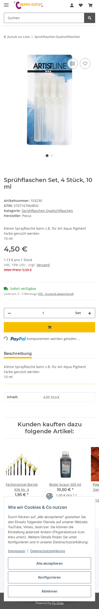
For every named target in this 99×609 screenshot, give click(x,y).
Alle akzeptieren (49, 563)
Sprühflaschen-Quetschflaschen (47, 210)
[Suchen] (89, 18)
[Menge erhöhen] (89, 313)
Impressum (16, 551)
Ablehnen (49, 591)
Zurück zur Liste (18, 37)
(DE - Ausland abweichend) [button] (56, 294)
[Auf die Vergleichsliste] (72, 63)
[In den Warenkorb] (8, 51)
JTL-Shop (57, 603)
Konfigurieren (49, 577)
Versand (43, 265)
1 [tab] (47, 155)
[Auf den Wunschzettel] (85, 63)
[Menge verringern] (9, 313)
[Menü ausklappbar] (6, 3)
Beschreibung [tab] (18, 353)
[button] (72, 5)
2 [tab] (51, 155)
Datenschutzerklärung (47, 551)
